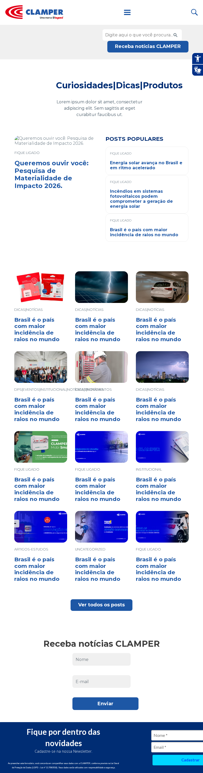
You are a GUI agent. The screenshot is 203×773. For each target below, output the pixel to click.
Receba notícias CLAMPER (148, 46)
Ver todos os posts (101, 605)
